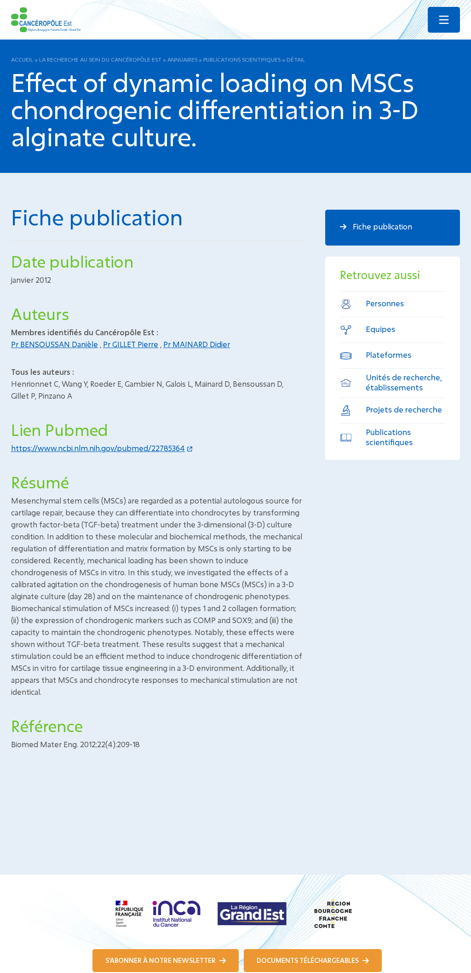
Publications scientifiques (242, 59)
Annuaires (182, 59)
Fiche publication (381, 226)
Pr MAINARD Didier (196, 344)
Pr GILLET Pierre (130, 344)
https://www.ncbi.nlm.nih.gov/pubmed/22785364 (98, 448)
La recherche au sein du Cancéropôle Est (100, 59)
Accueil (22, 59)
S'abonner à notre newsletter (161, 960)
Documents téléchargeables (308, 960)
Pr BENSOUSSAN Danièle (54, 344)
